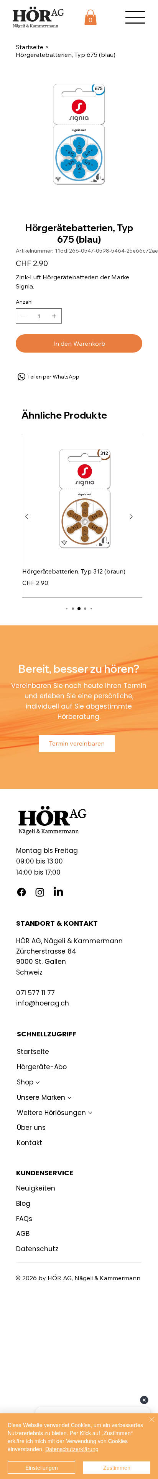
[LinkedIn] (58, 892)
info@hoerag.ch (42, 1003)
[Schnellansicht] (84, 498)
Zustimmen (116, 1467)
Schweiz (29, 972)
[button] (90, 17)
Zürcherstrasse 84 (46, 951)
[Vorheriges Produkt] (26, 516)
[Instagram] (40, 892)
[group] (79, 516)
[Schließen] (147, 1424)
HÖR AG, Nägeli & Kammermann (69, 941)
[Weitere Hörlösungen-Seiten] (90, 1113)
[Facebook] (21, 892)
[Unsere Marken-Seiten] (69, 1098)
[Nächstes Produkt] (131, 516)
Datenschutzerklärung (72, 1449)
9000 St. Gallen (41, 961)
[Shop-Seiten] (38, 1082)
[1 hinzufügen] (54, 316)
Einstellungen (41, 1467)
